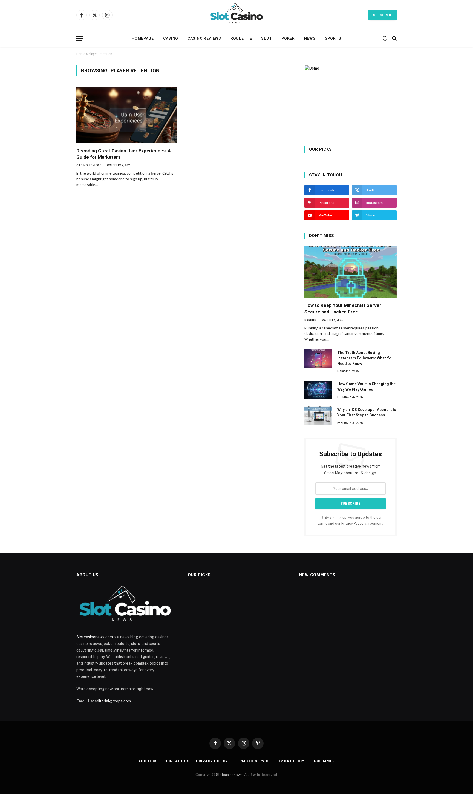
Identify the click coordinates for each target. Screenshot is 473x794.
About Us (148, 761)
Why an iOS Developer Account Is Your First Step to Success (366, 412)
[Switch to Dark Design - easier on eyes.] (384, 38)
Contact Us (177, 761)
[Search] (394, 38)
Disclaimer (323, 761)
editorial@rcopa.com (113, 701)
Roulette (241, 38)
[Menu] (79, 38)
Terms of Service (253, 761)
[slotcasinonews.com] (237, 15)
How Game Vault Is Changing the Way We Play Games (366, 387)
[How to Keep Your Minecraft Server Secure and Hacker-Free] (350, 272)
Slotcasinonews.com (94, 637)
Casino (170, 38)
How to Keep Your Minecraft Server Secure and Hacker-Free (342, 308)
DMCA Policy (291, 761)
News (310, 38)
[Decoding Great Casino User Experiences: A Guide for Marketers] (126, 115)
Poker (288, 38)
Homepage (143, 38)
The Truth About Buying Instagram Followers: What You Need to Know (365, 358)
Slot (266, 38)
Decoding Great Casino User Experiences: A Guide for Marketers (123, 154)
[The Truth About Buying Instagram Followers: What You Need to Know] (318, 358)
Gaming (310, 320)
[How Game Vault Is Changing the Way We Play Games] (318, 390)
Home (80, 54)
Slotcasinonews (229, 775)
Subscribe (382, 15)
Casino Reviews (204, 38)
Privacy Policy (352, 523)
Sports (333, 38)
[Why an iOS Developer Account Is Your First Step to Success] (318, 415)
